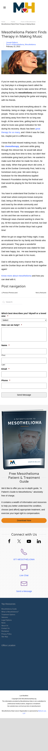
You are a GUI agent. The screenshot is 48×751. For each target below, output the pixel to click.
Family (13, 22)
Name (5, 345)
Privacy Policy (6, 634)
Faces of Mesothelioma (28, 22)
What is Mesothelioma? (10, 612)
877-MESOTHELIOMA (24, 559)
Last (3, 365)
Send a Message (24, 591)
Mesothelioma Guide (9, 609)
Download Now (24, 520)
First (3, 355)
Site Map (4, 637)
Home (3, 22)
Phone (5, 380)
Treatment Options (8, 614)
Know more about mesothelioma (16, 276)
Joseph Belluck (12, 42)
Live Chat (24, 575)
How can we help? (11, 325)
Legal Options (6, 620)
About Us (4, 625)
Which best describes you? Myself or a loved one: (23, 314)
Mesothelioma (30, 44)
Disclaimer (5, 631)
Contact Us (5, 628)
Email (5, 369)
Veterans (4, 617)
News (3, 623)
